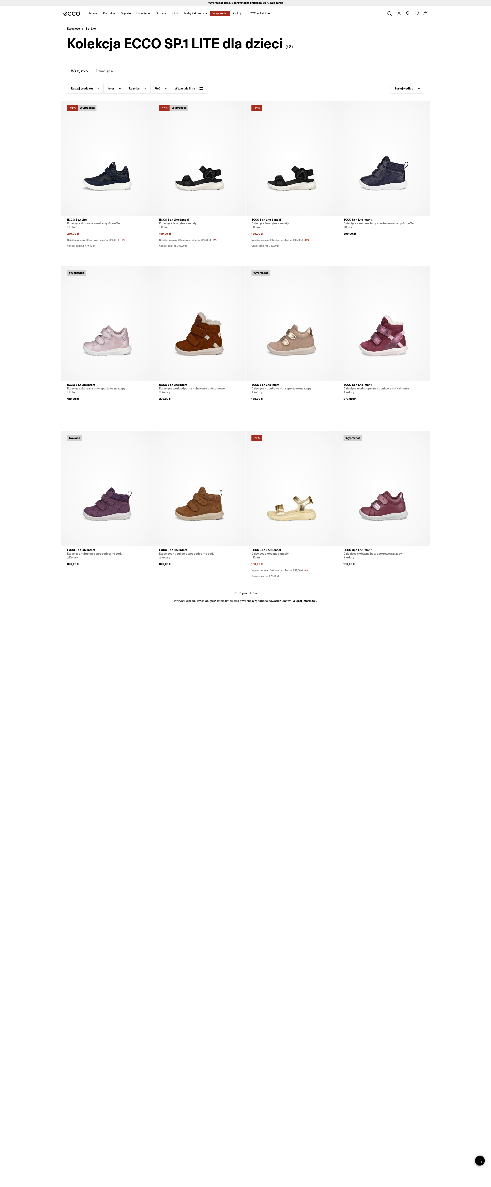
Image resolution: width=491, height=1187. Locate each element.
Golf (175, 13)
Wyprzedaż (220, 13)
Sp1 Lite (91, 28)
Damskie (109, 13)
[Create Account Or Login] (399, 13)
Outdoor (161, 13)
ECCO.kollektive (259, 13)
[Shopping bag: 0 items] (425, 13)
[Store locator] (407, 13)
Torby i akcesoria (195, 13)
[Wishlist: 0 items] (416, 13)
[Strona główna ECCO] (71, 13)
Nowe (93, 13)
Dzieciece (73, 28)
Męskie (126, 13)
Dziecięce (143, 13)
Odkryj (237, 13)
